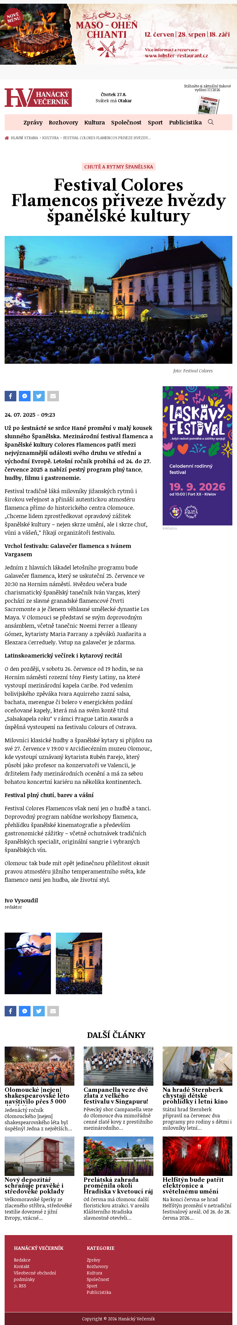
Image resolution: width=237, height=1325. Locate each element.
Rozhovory (63, 122)
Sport (155, 122)
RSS (22, 1286)
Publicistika (185, 122)
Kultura (94, 122)
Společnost (126, 122)
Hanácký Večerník (38, 97)
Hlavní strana (25, 137)
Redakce (22, 1260)
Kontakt (22, 1266)
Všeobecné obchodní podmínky (35, 1276)
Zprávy (33, 122)
